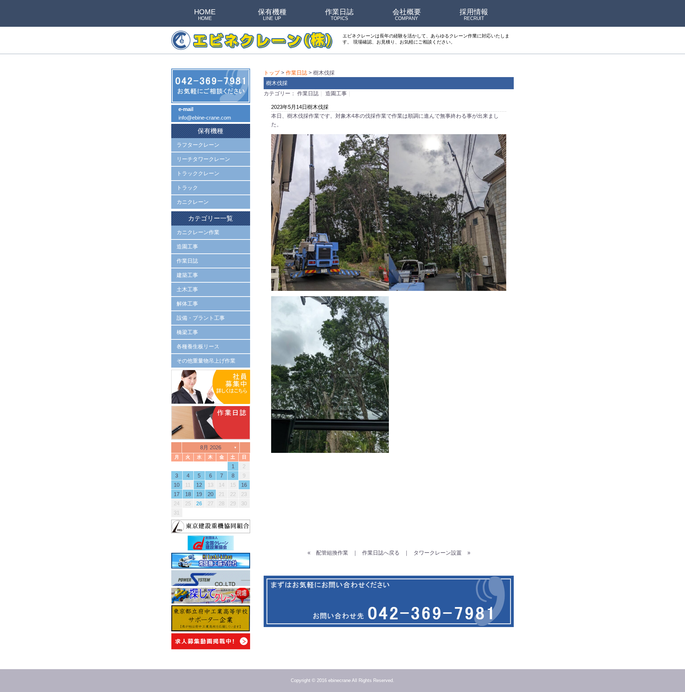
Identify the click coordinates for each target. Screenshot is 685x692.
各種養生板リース (198, 346)
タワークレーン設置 (437, 553)
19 (199, 494)
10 (176, 485)
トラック (187, 188)
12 (199, 485)
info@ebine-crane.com (204, 118)
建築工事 (187, 275)
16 (244, 485)
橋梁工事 (187, 332)
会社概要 (406, 15)
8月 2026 (210, 447)
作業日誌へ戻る (381, 553)
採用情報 (474, 15)
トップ (272, 73)
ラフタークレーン (198, 145)
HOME (204, 15)
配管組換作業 (332, 553)
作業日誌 (339, 15)
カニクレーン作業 (198, 232)
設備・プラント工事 (201, 318)
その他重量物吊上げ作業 (206, 361)
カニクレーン (193, 202)
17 (176, 494)
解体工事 (187, 303)
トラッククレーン (198, 173)
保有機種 (272, 15)
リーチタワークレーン (203, 159)
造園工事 (336, 93)
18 (188, 494)
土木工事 (187, 289)
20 (210, 494)
